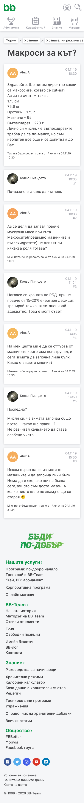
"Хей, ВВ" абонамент (24, 580)
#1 (75, 183)
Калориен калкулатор (25, 682)
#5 (75, 401)
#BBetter (13, 736)
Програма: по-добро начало (32, 569)
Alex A (25, 72)
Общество (18, 730)
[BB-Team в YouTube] (36, 762)
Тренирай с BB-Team (25, 575)
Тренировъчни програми (28, 700)
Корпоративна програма (28, 587)
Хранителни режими (24, 677)
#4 (75, 338)
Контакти (14, 653)
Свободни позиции (23, 634)
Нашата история (21, 611)
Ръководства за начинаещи (31, 669)
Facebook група (20, 747)
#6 (75, 461)
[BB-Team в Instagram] (27, 762)
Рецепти (13, 693)
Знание (14, 662)
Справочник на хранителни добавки (39, 713)
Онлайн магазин (20, 595)
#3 (75, 287)
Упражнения (17, 706)
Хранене (31, 41)
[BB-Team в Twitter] (17, 762)
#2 (75, 218)
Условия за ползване (20, 775)
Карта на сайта (15, 785)
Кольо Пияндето (33, 178)
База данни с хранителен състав (36, 688)
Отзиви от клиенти (22, 622)
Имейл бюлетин (20, 642)
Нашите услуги (23, 562)
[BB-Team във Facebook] (7, 762)
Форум (11, 41)
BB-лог (12, 647)
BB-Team (16, 604)
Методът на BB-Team (25, 616)
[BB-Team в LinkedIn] (46, 762)
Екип (10, 629)
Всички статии (19, 721)
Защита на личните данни (24, 780)
